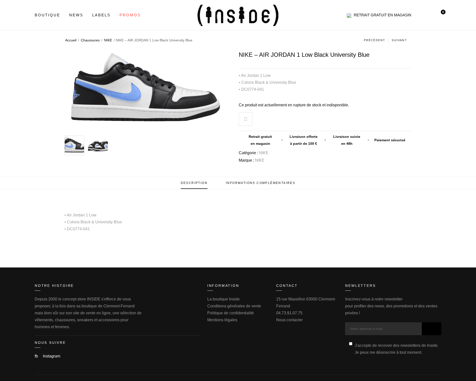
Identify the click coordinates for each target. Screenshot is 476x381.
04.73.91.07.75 (289, 313)
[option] (74, 145)
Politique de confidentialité (230, 313)
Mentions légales (222, 320)
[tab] (194, 182)
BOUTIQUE (47, 15)
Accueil (70, 40)
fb (37, 356)
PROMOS (130, 15)
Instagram (51, 356)
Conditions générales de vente (234, 306)
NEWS (76, 15)
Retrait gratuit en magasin (382, 15)
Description (194, 183)
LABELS (101, 15)
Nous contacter (289, 320)
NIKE (108, 40)
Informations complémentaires (260, 183)
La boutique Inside (223, 299)
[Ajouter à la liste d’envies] (245, 120)
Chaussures (90, 40)
